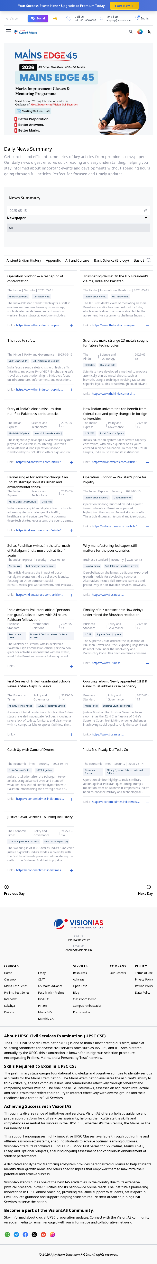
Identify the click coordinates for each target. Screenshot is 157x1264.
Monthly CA (46, 1019)
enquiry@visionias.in (78, 950)
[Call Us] (68, 18)
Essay (42, 973)
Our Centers (118, 973)
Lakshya (9, 1006)
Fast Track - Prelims (51, 992)
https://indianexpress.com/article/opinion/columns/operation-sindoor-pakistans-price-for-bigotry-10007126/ (116, 526)
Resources (80, 973)
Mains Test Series (16, 986)
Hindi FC (43, 999)
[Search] (131, 31)
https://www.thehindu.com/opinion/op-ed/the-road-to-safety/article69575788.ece (40, 389)
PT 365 (42, 1006)
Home (8, 973)
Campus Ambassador (87, 1006)
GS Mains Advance (50, 986)
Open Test (80, 986)
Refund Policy (144, 986)
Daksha (9, 1012)
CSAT (41, 979)
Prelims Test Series (16, 992)
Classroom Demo (84, 999)
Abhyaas (78, 979)
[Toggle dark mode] (55, 18)
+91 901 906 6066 (85, 20)
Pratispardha (81, 1012)
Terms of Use (144, 973)
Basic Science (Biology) (111, 260)
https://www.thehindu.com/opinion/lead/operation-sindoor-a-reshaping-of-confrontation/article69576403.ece (40, 325)
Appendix (53, 260)
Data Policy (142, 992)
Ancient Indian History (24, 260)
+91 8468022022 (78, 940)
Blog (76, 992)
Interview (10, 999)
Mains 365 (45, 1012)
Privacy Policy (144, 979)
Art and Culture (77, 260)
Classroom (11, 979)
